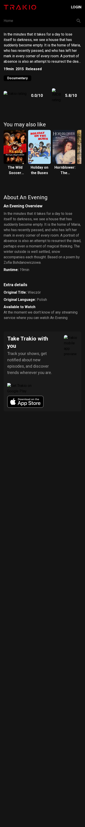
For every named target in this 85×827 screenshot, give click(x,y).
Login (76, 7)
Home (8, 21)
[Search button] (78, 21)
